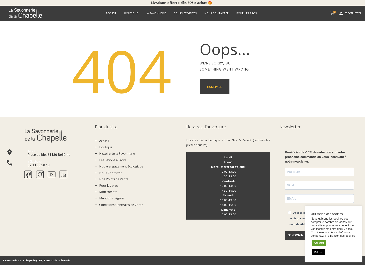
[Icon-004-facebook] (28, 174)
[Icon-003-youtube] (52, 174)
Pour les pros (108, 185)
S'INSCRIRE (296, 235)
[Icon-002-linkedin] (63, 174)
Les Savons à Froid (112, 160)
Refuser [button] (318, 252)
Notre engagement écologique (121, 166)
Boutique (105, 147)
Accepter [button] (319, 242)
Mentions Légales (112, 198)
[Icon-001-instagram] (40, 174)
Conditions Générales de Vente (121, 205)
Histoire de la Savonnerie (117, 154)
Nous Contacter (110, 173)
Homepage (214, 87)
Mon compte (108, 192)
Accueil (104, 141)
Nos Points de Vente (113, 179)
